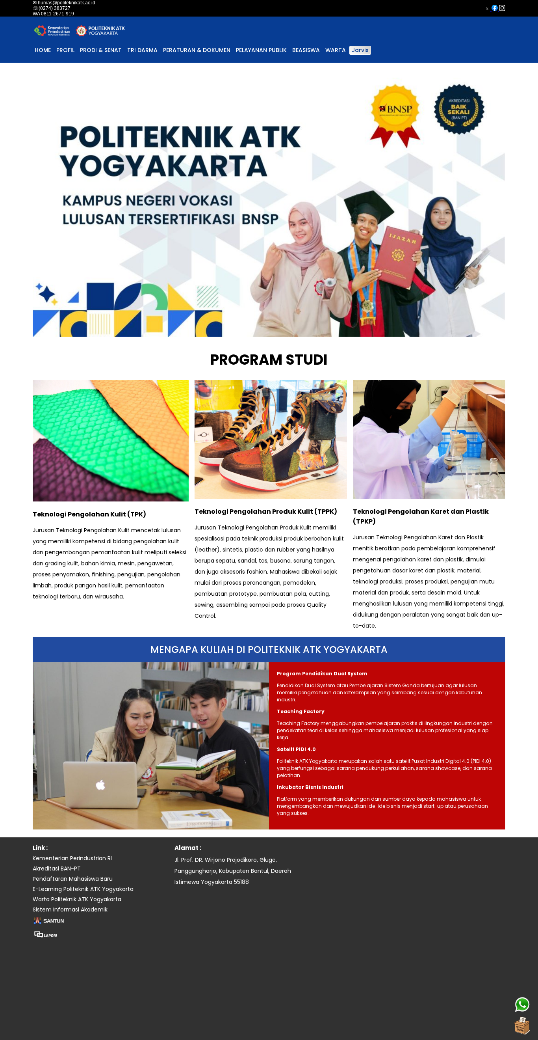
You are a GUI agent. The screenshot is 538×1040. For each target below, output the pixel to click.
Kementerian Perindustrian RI (72, 858)
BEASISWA (306, 50)
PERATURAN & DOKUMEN (196, 50)
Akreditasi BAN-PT (57, 868)
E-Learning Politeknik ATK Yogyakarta (83, 889)
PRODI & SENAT (101, 50)
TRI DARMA (142, 50)
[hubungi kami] (522, 1004)
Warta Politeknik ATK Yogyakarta (77, 899)
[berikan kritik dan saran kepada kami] (522, 1024)
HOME (43, 50)
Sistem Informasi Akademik (70, 909)
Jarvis (360, 50)
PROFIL (65, 50)
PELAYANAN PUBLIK (261, 50)
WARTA (335, 50)
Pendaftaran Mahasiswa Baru (73, 879)
